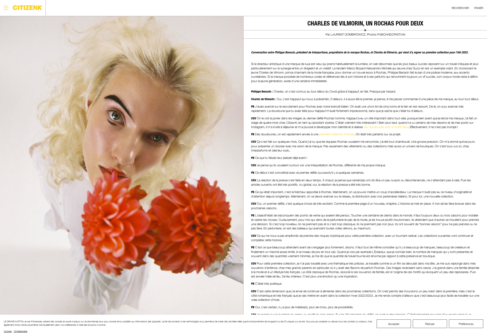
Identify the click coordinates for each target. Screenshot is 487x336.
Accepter (393, 324)
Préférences (466, 324)
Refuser (430, 324)
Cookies (8, 331)
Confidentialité (20, 331)
